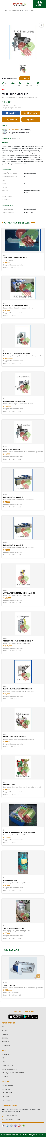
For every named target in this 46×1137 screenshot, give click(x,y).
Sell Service (6, 1097)
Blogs (4, 1058)
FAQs (3, 1062)
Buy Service (6, 1089)
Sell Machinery (7, 1093)
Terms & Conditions (9, 1069)
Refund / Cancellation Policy (13, 1073)
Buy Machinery (7, 1085)
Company (5, 1054)
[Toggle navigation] (3, 4)
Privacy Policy (7, 1065)
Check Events (7, 1100)
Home (4, 10)
